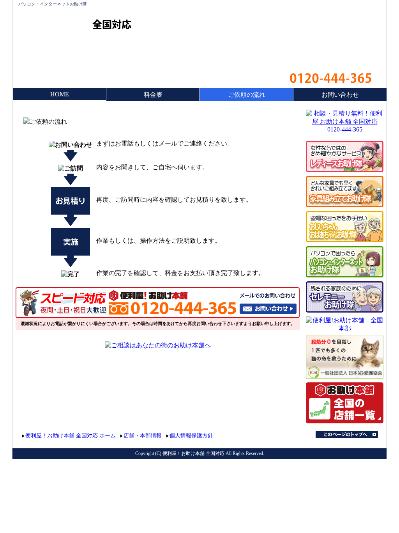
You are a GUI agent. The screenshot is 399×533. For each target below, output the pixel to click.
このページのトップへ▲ (347, 434)
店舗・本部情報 (143, 436)
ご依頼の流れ (246, 94)
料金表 (153, 94)
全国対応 (111, 24)
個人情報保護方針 (191, 436)
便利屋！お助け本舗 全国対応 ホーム (70, 436)
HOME (59, 94)
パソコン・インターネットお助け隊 (52, 4)
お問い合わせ (340, 94)
